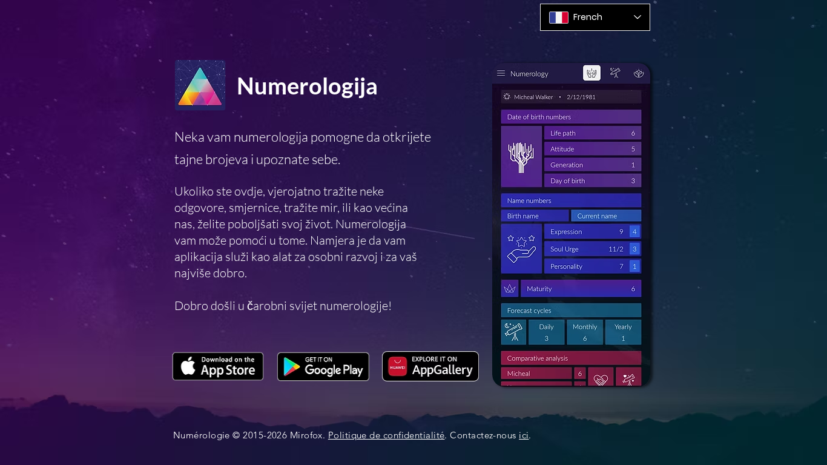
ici (524, 435)
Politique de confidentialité (386, 435)
